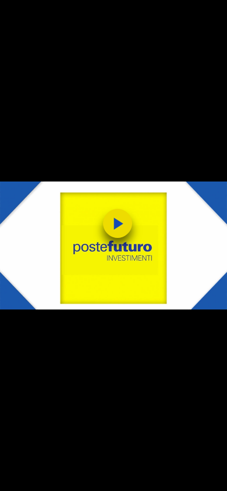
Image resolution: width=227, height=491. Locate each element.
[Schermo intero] (203, 476)
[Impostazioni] (179, 476)
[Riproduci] (24, 476)
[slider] (113, 458)
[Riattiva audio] (48, 476)
